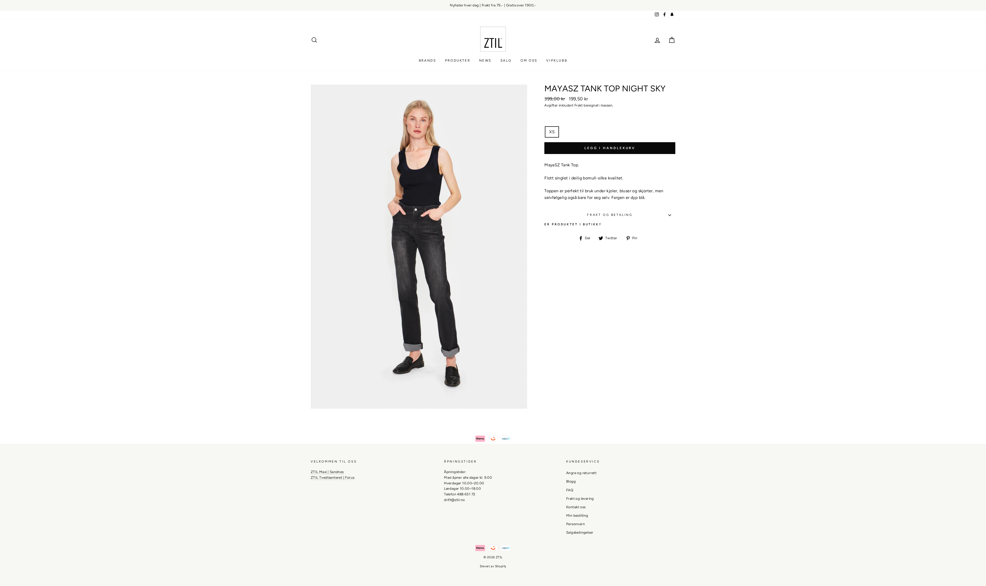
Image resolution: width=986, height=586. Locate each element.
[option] (493, 5)
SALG (506, 60)
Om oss (528, 60)
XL (604, 131)
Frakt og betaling (609, 215)
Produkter (457, 60)
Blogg (571, 481)
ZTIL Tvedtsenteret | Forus (332, 477)
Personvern (575, 524)
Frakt (578, 105)
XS (552, 131)
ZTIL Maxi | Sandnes (327, 472)
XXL (620, 131)
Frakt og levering (580, 498)
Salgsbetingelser (579, 532)
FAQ (569, 490)
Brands (427, 60)
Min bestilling (577, 515)
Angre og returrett (581, 473)
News (485, 60)
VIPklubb (556, 60)
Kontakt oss (575, 507)
